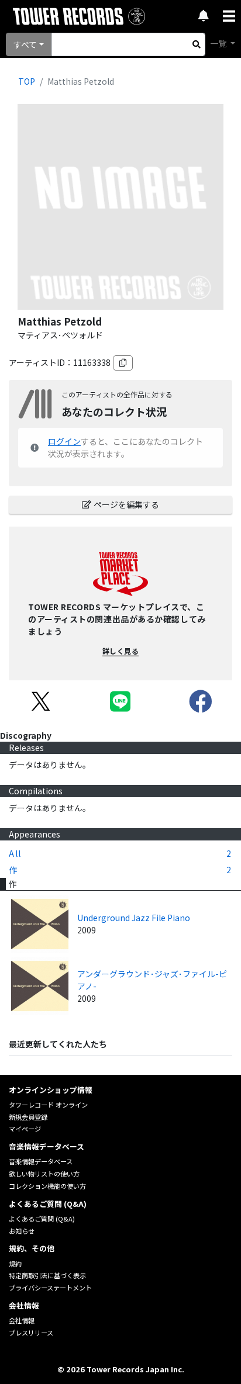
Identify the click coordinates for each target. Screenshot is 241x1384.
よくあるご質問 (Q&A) (42, 1218)
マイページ (25, 1128)
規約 (15, 1263)
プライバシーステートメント (50, 1287)
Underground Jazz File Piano (133, 917)
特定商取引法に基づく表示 (47, 1275)
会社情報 (22, 1320)
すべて (25, 44)
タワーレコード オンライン (48, 1104)
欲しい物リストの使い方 (44, 1173)
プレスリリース (31, 1332)
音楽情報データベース (41, 1161)
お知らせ (22, 1231)
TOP (26, 81)
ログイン (64, 441)
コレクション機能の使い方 (47, 1186)
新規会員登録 (28, 1117)
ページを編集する (126, 504)
